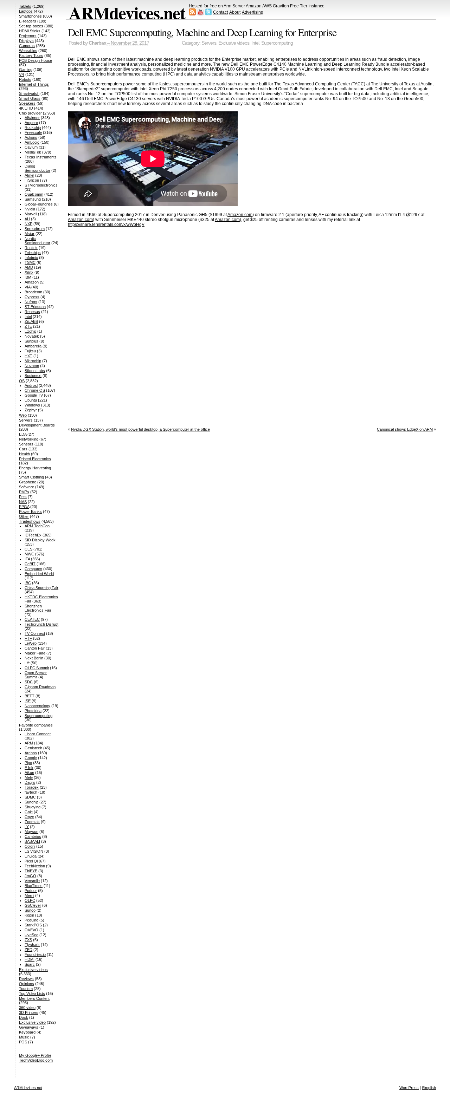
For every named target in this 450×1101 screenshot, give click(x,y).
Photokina (33, 711)
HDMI (29, 959)
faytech (31, 792)
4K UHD (26, 108)
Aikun (29, 772)
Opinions (26, 984)
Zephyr (31, 410)
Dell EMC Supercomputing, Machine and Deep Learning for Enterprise (202, 32)
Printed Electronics (35, 459)
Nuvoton (32, 366)
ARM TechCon (37, 526)
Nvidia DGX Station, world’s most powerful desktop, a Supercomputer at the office (140, 429)
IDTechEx (33, 535)
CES (28, 549)
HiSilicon (32, 180)
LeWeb (31, 643)
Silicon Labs (35, 371)
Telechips (33, 252)
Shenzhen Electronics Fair (38, 608)
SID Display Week (40, 540)
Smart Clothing (31, 477)
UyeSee (31, 935)
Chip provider (30, 113)
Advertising (252, 12)
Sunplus (31, 341)
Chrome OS (35, 390)
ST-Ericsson (35, 307)
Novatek (32, 336)
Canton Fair (35, 648)
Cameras (27, 46)
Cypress (32, 297)
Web (23, 415)
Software (26, 487)
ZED (28, 949)
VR (21, 74)
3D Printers (28, 1012)
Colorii (30, 846)
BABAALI (32, 841)
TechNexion (35, 866)
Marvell (31, 214)
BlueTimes (34, 886)
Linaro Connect (38, 734)
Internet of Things (34, 84)
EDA (22, 434)
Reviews (26, 979)
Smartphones (30, 16)
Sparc (30, 964)
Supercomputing (277, 43)
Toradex (32, 787)
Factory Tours (31, 55)
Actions (31, 137)
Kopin (29, 915)
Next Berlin (34, 658)
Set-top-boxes (31, 26)
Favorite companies (36, 725)
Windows (32, 405)
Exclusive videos (233, 43)
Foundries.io (35, 954)
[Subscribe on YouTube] (200, 14)
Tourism (26, 988)
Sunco (30, 910)
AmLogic (32, 142)
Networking (28, 439)
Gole (29, 812)
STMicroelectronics (41, 185)
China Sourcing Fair (41, 588)
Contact (220, 12)
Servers (208, 43)
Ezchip (30, 331)
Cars (23, 449)
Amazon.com (239, 214)
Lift (27, 663)
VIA (27, 287)
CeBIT (30, 564)
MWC (29, 554)
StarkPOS (33, 925)
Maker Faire (35, 653)
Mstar (29, 234)
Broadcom (33, 292)
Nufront (31, 302)
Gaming (25, 69)
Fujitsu (30, 351)
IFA (27, 559)
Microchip (33, 361)
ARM (29, 743)
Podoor (31, 890)
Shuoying (32, 807)
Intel (255, 43)
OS (22, 381)
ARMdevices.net (127, 12)
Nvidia (30, 209)
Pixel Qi (31, 861)
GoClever (33, 905)
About (234, 12)
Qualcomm (34, 194)
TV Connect (35, 633)
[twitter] (208, 14)
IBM (28, 277)
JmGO (30, 876)
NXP (28, 224)
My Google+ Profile (35, 1055)
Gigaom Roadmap (40, 687)
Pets (23, 497)
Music (24, 1037)
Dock (23, 1017)
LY (27, 827)
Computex (33, 569)
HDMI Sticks (29, 31)
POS (23, 1042)
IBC (28, 583)
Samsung (33, 199)
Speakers (27, 103)
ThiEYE (31, 871)
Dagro (30, 782)
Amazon (32, 282)
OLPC (30, 900)
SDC (29, 682)
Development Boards (37, 425)
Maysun (31, 831)
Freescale (33, 132)
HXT (28, 356)
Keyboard (27, 1032)
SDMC (30, 797)
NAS (23, 502)
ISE (28, 701)
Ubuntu (31, 400)
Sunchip (31, 802)
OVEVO (31, 930)
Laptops (26, 11)
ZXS (28, 940)
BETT (29, 696)
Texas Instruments (41, 157)
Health (24, 454)
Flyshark (32, 945)
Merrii (29, 895)
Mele (29, 777)
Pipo (28, 763)
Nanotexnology (37, 706)
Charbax (97, 43)
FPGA (24, 506)
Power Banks (30, 511)
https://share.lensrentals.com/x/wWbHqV (106, 224)
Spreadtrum (35, 229)
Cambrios (33, 836)
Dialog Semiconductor (37, 168)
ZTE (28, 326)
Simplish (429, 1088)
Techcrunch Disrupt (41, 624)
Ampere (31, 122)
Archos (31, 753)
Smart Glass (29, 98)
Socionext (33, 375)
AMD (29, 267)
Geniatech (33, 748)
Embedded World (39, 574)
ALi (27, 219)
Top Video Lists (32, 993)
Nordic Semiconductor (37, 240)
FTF (28, 638)
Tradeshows (29, 521)
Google (31, 758)
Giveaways (28, 1027)
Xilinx (29, 272)
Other (24, 516)
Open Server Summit (36, 675)
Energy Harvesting (35, 468)
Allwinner (32, 118)
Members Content (34, 998)
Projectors (28, 36)
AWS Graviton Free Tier (284, 6)
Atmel (29, 175)
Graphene (27, 482)
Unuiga (31, 856)
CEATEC (32, 619)
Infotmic (31, 257)
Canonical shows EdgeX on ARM (405, 429)
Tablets (25, 6)
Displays (26, 41)
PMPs (24, 492)
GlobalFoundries (39, 204)
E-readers (27, 21)
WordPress (409, 1088)
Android (31, 385)
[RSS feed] (192, 14)
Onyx (29, 817)
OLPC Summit (37, 668)
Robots (25, 79)
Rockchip (33, 127)
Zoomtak (32, 822)
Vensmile (32, 881)
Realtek (31, 248)
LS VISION (34, 851)
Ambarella (33, 346)
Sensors (26, 444)
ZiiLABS (31, 321)
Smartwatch (29, 93)
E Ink (29, 768)
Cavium (31, 147)
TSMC (30, 262)
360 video (27, 1007)
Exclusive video (32, 1022)
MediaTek (33, 152)
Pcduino (31, 920)
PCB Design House (35, 60)
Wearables (28, 50)
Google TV (34, 395)
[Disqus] (252, 325)
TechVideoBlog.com (36, 1060)
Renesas (32, 312)
